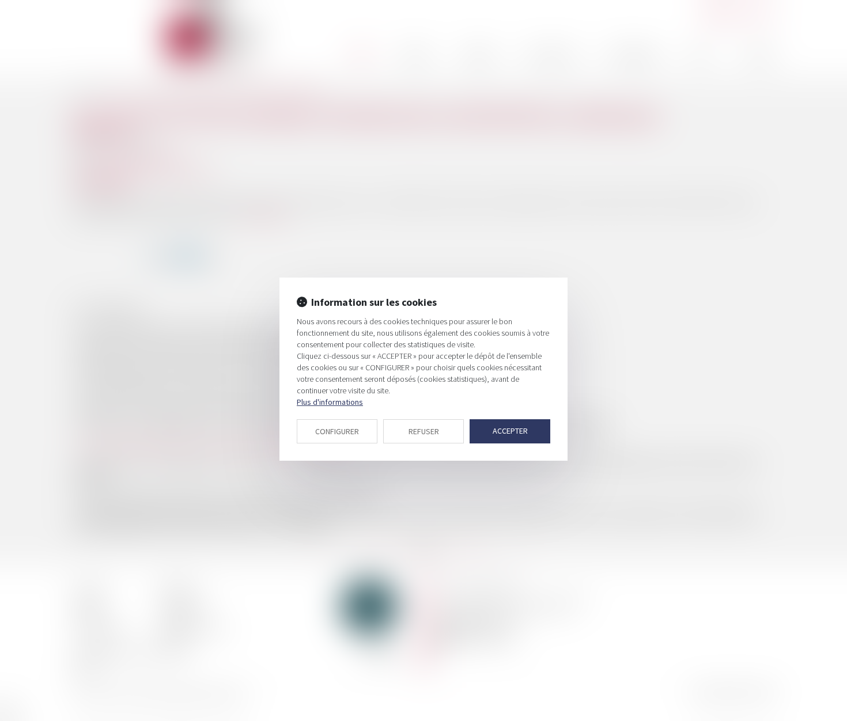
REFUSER (424, 431)
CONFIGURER (337, 431)
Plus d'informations (330, 402)
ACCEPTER (510, 431)
